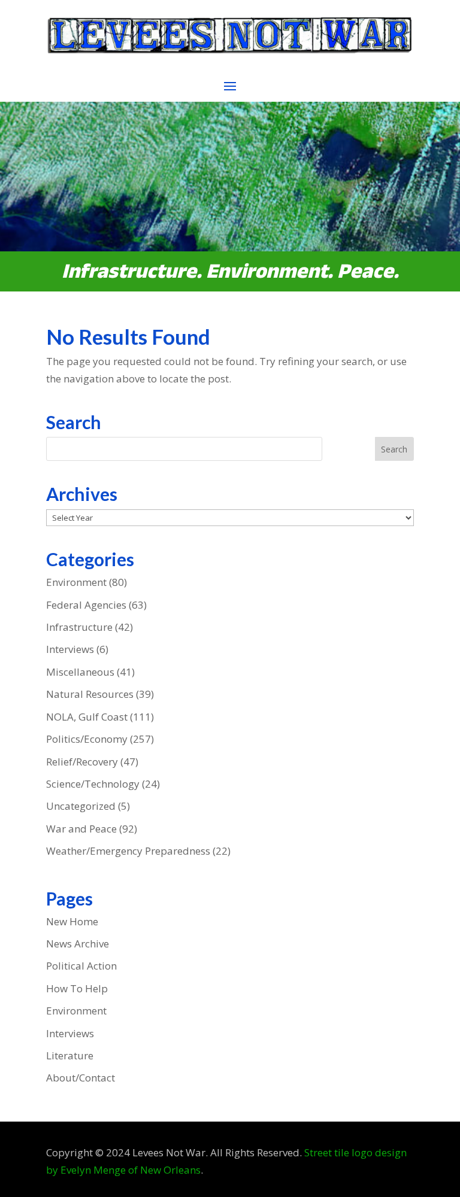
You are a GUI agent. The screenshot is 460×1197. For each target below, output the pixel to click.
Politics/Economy (87, 739)
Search (394, 449)
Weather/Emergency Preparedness (128, 851)
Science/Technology (93, 784)
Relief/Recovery (82, 761)
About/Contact (80, 1077)
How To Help (77, 988)
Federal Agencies (86, 605)
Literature (69, 1055)
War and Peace (81, 829)
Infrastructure (79, 627)
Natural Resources (90, 694)
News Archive (77, 943)
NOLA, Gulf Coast (87, 717)
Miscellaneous (80, 672)
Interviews (70, 649)
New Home (72, 921)
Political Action (81, 966)
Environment (76, 582)
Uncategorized (81, 806)
